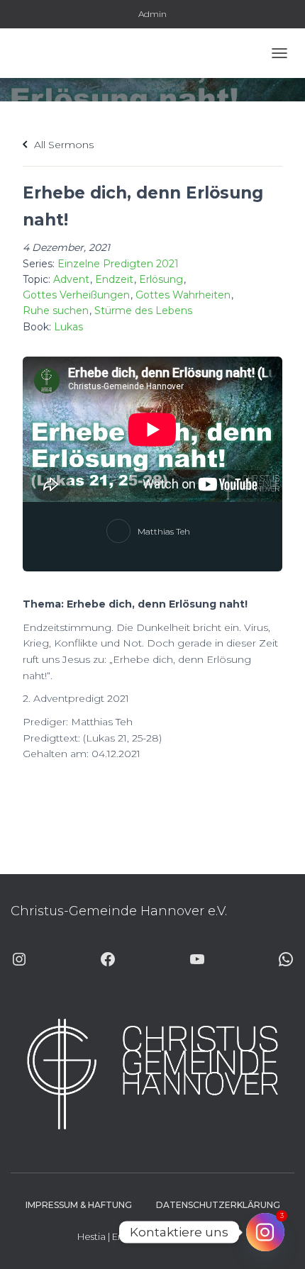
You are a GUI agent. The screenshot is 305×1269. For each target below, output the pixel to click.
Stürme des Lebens (143, 310)
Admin (152, 14)
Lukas (68, 326)
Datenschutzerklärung (218, 1205)
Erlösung (161, 279)
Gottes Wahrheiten (183, 295)
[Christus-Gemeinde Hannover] (52, 53)
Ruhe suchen (56, 310)
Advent (71, 279)
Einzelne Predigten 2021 (118, 263)
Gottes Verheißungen (76, 295)
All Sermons (62, 144)
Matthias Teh (164, 531)
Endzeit (114, 279)
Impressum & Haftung (79, 1205)
